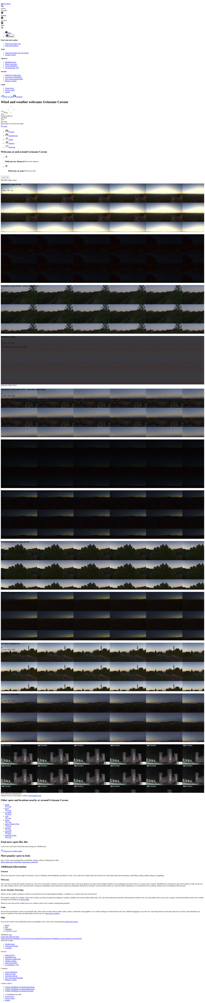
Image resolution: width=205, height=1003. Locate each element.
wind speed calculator (52, 913)
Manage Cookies (11, 81)
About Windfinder (11, 66)
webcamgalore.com (34, 796)
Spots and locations (11, 46)
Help (9, 33)
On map (4, 126)
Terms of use (9, 88)
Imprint (7, 92)
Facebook (19, 97)
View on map (8, 97)
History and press (11, 64)
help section (25, 899)
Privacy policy (10, 90)
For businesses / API (12, 68)
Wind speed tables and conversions (17, 53)
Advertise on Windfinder (13, 77)
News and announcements (14, 79)
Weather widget (10, 55)
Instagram (31, 989)
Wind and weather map (13, 44)
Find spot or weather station (12, 851)
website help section (71, 922)
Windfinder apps (10, 62)
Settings (11, 36)
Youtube (31, 991)
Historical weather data (13, 75)
